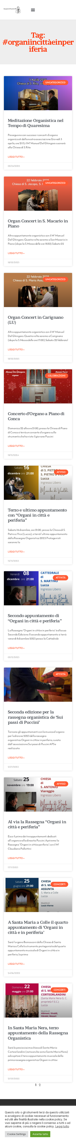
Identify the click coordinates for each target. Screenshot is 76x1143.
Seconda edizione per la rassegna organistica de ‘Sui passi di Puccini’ (35, 717)
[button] (33, 10)
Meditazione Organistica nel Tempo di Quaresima (35, 123)
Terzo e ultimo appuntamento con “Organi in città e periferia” (37, 515)
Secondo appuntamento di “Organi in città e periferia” (35, 618)
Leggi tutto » (16, 157)
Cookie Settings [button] (16, 1134)
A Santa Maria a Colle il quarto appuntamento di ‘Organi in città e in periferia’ (38, 927)
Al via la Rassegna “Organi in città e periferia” (37, 824)
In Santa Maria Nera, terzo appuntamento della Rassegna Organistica (38, 1033)
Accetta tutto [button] (40, 1134)
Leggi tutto (62, 1126)
